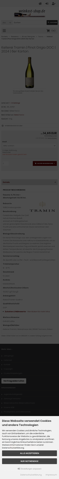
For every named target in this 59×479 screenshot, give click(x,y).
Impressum (51, 474)
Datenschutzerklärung (31, 474)
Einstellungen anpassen (30, 469)
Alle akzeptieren (29, 453)
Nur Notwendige (29, 461)
